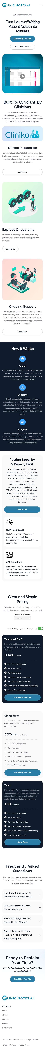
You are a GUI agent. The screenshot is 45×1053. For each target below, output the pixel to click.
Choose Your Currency (22, 614)
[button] (41, 5)
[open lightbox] (22, 76)
